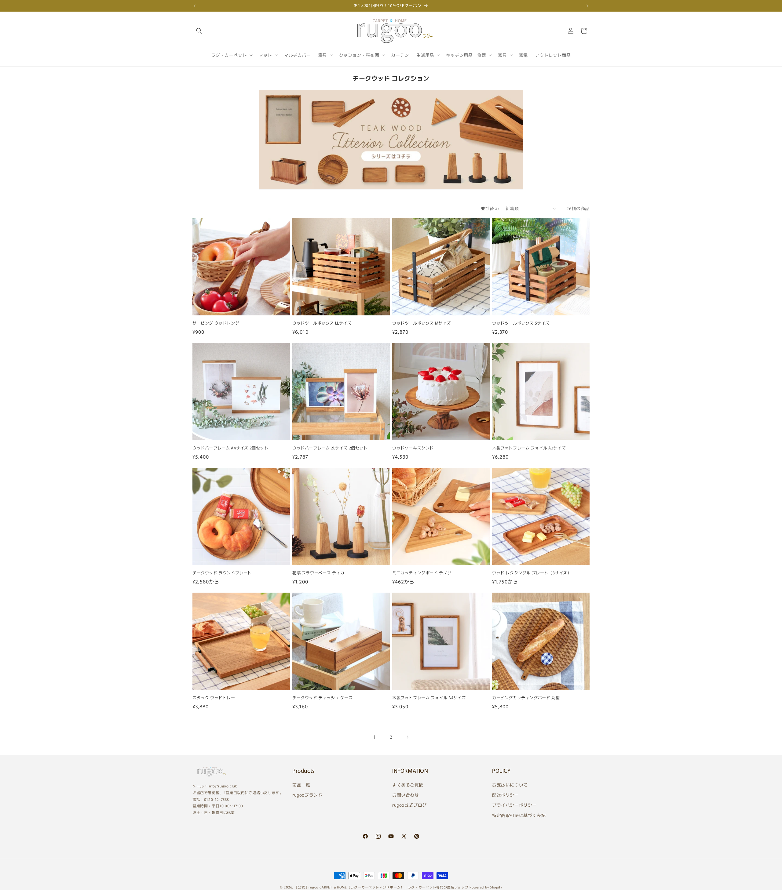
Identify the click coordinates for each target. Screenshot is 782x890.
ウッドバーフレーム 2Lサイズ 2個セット (330, 448)
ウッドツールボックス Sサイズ (521, 323)
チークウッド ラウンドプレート (222, 573)
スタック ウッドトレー (213, 697)
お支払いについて (510, 785)
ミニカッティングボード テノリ (421, 573)
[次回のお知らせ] (587, 6)
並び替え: (490, 208)
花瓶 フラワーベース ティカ (318, 573)
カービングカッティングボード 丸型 (526, 697)
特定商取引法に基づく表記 (519, 815)
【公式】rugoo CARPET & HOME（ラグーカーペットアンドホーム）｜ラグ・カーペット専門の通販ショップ (381, 887)
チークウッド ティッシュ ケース (322, 697)
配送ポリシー (505, 795)
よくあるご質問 (407, 785)
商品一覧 (301, 785)
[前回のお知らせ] (194, 6)
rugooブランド (307, 795)
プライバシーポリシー (514, 805)
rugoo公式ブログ (409, 805)
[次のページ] (407, 737)
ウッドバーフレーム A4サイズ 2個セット (230, 448)
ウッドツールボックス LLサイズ (322, 323)
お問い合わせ (405, 795)
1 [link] (374, 736)
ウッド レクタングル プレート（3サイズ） (532, 573)
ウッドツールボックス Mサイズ (421, 323)
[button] (199, 31)
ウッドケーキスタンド (413, 448)
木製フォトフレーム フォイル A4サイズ (429, 697)
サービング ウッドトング (215, 323)
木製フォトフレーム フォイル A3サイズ (529, 448)
